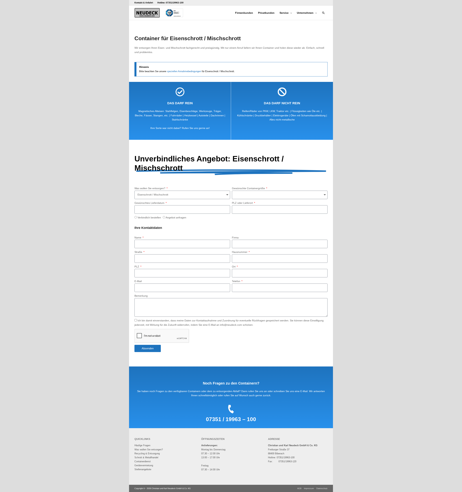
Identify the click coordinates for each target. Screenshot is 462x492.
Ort (234, 266)
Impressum (309, 488)
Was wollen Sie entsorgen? (150, 188)
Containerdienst (142, 461)
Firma (235, 237)
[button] (323, 12)
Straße (138, 252)
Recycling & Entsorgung (147, 453)
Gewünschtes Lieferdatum (149, 202)
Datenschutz (322, 488)
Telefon (236, 281)
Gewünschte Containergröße (249, 188)
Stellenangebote (142, 469)
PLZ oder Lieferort (243, 202)
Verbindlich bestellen (149, 217)
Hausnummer (240, 252)
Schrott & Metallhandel (146, 457)
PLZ (137, 266)
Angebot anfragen (176, 217)
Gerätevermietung (143, 465)
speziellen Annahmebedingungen (184, 71)
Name (138, 237)
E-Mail (138, 281)
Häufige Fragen (142, 445)
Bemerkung (141, 295)
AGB (299, 488)
